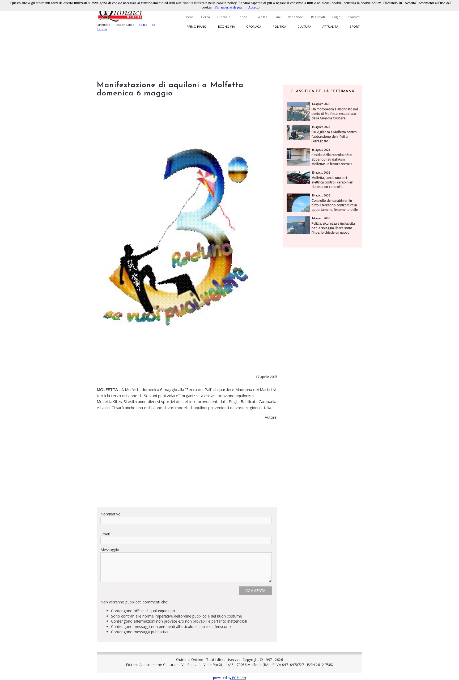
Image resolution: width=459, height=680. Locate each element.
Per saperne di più (228, 7)
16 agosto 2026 (321, 195)
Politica (279, 26)
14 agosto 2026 (321, 104)
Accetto (254, 7)
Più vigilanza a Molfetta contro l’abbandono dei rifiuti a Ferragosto (334, 136)
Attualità (330, 26)
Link (277, 17)
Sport (355, 26)
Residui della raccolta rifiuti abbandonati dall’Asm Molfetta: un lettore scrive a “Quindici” (332, 161)
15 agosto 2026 (321, 127)
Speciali (243, 17)
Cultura (304, 26)
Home (189, 17)
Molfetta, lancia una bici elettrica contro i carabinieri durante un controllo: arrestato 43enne (332, 184)
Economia (226, 26)
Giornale (223, 17)
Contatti (354, 17)
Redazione (296, 17)
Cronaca (253, 26)
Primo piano (196, 26)
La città (262, 17)
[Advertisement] (187, 466)
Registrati (318, 17)
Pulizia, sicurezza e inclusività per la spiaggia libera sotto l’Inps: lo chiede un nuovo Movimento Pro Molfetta (333, 230)
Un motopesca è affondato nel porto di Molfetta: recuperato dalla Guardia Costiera (335, 113)
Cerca (205, 17)
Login (336, 17)
